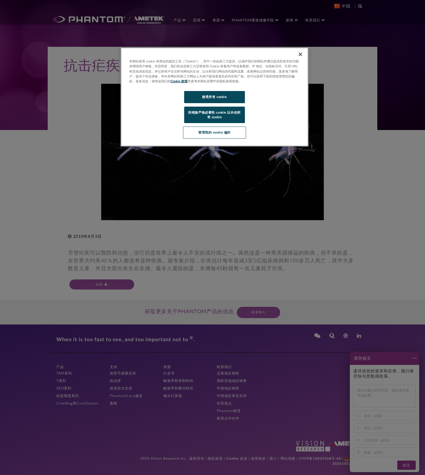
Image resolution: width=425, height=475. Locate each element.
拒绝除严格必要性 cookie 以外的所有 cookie (214, 115)
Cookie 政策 (179, 81)
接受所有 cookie (214, 97)
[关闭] (300, 54)
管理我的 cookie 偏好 (214, 132)
